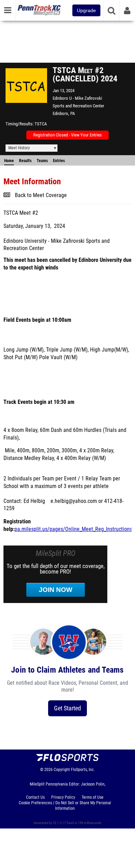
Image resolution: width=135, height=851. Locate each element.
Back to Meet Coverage (41, 195)
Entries (59, 160)
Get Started (67, 708)
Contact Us (35, 797)
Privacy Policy (63, 797)
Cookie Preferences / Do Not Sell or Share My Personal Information (65, 805)
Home (9, 160)
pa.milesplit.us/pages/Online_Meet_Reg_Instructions (73, 529)
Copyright (62, 769)
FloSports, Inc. (83, 769)
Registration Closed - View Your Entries (67, 135)
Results (25, 160)
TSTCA (41, 123)
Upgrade (86, 10)
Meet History (19, 147)
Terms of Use (93, 797)
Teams (42, 160)
